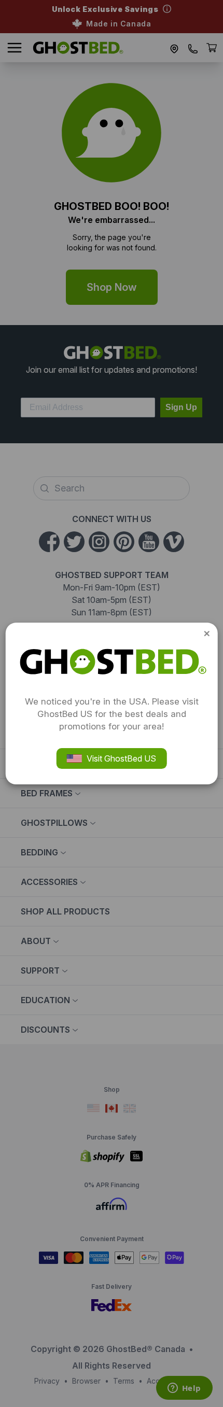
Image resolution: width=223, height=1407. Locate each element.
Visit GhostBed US (121, 758)
